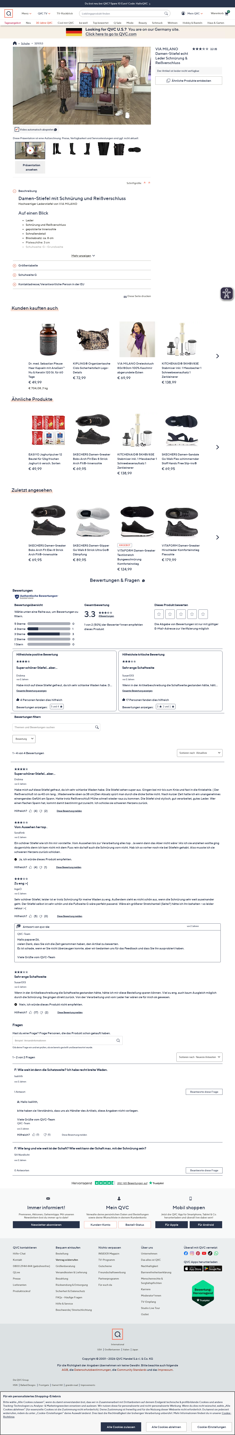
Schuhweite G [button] (27, 275)
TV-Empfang (148, 1301)
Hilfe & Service (64, 1303)
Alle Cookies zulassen (121, 1427)
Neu (28, 22)
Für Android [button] (206, 1225)
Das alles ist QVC (151, 1259)
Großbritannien (112, 1349)
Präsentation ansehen (31, 167)
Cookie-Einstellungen (211, 1427)
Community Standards (132, 1370)
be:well (83, 22)
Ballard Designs (28, 1385)
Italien (126, 1349)
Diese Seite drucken (139, 296)
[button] (188, 13)
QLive (16, 1272)
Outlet (145, 1314)
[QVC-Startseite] (15, 43)
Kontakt (17, 1259)
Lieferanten (19, 1284)
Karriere (146, 1289)
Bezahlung (62, 1278)
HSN (15, 1385)
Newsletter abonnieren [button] (46, 1225)
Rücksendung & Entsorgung (72, 1284)
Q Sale (117, 22)
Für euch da (105, 1284)
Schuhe (25, 43)
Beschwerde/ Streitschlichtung (74, 1309)
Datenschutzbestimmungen (92, 1370)
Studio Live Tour (150, 1307)
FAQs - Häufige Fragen (69, 1297)
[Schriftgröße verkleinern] (149, 182)
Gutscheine (105, 1266)
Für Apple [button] (171, 1225)
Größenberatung (65, 1266)
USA (99, 1349)
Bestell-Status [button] (134, 1225)
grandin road (72, 1385)
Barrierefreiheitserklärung (156, 1272)
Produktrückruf (21, 1291)
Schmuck (157, 22)
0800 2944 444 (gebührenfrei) (31, 1266)
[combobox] (121, 13)
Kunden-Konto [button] (100, 1225)
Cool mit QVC (66, 22)
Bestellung (62, 1253)
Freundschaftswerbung (112, 1272)
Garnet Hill (57, 1385)
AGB (65, 1370)
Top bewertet (101, 22)
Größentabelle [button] (28, 265)
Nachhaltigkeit (149, 1266)
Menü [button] (25, 13)
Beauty (143, 22)
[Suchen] (166, 13)
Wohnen (173, 22)
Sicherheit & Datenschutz (70, 1291)
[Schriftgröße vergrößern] (145, 182)
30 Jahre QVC (44, 22)
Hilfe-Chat (19, 1253)
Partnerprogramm (108, 1278)
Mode (129, 22)
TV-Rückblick (65, 13)
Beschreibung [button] (27, 191)
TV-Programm (106, 1259)
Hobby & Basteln (192, 22)
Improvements (88, 1385)
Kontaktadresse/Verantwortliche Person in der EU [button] (51, 284)
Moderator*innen (151, 1295)
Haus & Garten (215, 22)
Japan (135, 1349)
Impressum (165, 1370)
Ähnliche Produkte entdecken (191, 80)
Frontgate (44, 1385)
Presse (17, 1278)
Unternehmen (149, 1253)
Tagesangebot (12, 22)
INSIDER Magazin (108, 1253)
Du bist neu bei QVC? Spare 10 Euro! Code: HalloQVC (116, 3)
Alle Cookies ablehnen (166, 1427)
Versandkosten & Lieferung (71, 1272)
